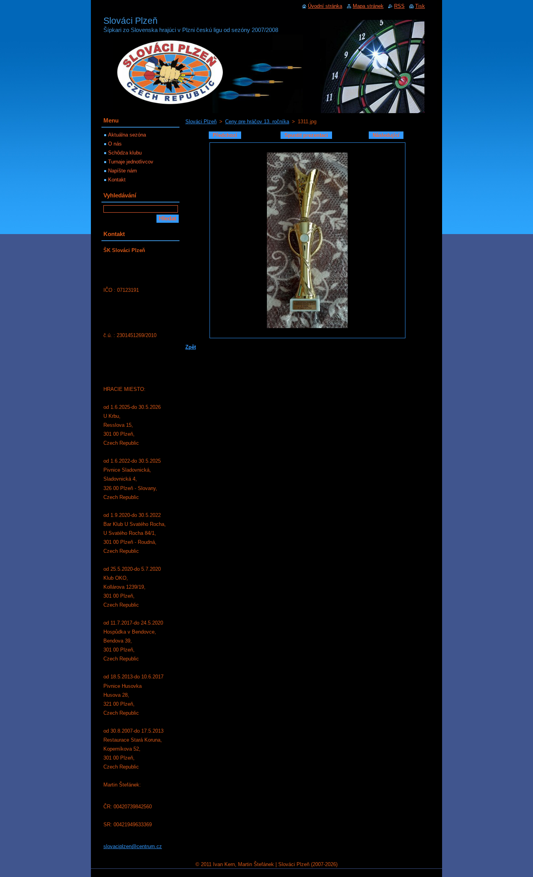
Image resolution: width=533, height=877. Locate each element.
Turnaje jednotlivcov (130, 162)
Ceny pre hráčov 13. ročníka (257, 121)
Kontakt (117, 180)
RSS (399, 6)
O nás (115, 144)
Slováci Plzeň (201, 121)
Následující (386, 135)
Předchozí (225, 135)
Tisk (420, 6)
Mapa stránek (368, 6)
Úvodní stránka (325, 6)
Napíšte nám (122, 171)
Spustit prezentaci (306, 135)
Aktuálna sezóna (127, 135)
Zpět (190, 347)
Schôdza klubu (125, 153)
